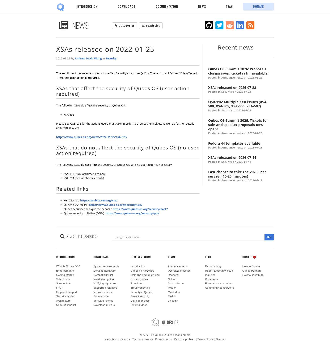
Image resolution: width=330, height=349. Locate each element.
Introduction (87, 6)
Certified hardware (104, 270)
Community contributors (219, 287)
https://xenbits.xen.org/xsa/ (98, 200)
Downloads (126, 6)
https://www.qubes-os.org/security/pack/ (140, 209)
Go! (269, 237)
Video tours (63, 279)
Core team (211, 279)
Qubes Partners (251, 270)
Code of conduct (66, 304)
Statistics (153, 25)
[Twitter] (219, 25)
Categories (127, 25)
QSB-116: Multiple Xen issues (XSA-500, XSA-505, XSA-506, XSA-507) (238, 106)
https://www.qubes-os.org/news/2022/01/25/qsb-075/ (91, 137)
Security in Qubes (141, 292)
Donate (258, 6)
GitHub (172, 279)
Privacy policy (163, 339)
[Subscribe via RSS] (250, 25)
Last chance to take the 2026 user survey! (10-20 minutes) (237, 176)
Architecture (63, 300)
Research (174, 274)
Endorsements (65, 270)
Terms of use (205, 339)
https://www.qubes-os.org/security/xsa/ (115, 205)
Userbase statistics (179, 270)
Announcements (178, 266)
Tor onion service (142, 339)
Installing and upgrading (145, 274)
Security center (65, 296)
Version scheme (103, 292)
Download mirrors (104, 304)
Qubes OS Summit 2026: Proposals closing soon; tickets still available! (238, 73)
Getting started (65, 274)
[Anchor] (82, 93)
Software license (103, 300)
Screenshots (63, 283)
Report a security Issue (219, 270)
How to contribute (253, 274)
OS (170, 322)
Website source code (117, 339)
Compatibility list (103, 274)
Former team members (219, 283)
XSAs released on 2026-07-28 (232, 89)
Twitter (172, 287)
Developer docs (140, 300)
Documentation (166, 6)
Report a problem (184, 339)
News (202, 6)
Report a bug (213, 266)
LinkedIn (173, 300)
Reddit (172, 296)
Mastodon (174, 292)
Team (229, 6)
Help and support (66, 292)
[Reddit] (230, 25)
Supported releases (105, 287)
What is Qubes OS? (68, 266)
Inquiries (210, 274)
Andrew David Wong (88, 58)
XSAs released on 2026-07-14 (232, 159)
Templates (137, 283)
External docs (139, 304)
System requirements (106, 266)
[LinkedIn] (240, 25)
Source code (101, 296)
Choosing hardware (142, 270)
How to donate (251, 266)
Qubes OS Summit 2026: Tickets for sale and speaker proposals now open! (238, 126)
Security (111, 58)
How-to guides (139, 279)
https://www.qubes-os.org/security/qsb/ (132, 213)
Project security (140, 296)
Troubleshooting (140, 287)
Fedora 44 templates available (235, 145)
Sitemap (220, 339)
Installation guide (103, 279)
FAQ (58, 287)
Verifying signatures (105, 283)
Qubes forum (176, 283)
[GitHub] (209, 25)
